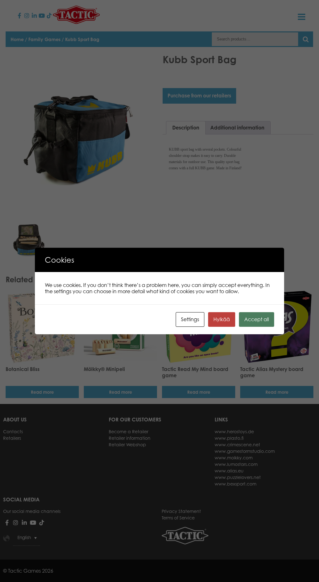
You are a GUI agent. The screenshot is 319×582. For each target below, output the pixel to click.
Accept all (256, 319)
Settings (190, 319)
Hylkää (221, 319)
